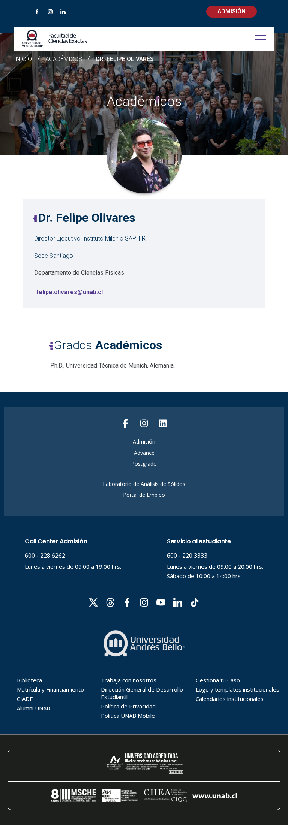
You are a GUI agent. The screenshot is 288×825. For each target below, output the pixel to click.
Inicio (23, 59)
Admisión (232, 11)
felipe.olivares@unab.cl (69, 292)
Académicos (63, 59)
